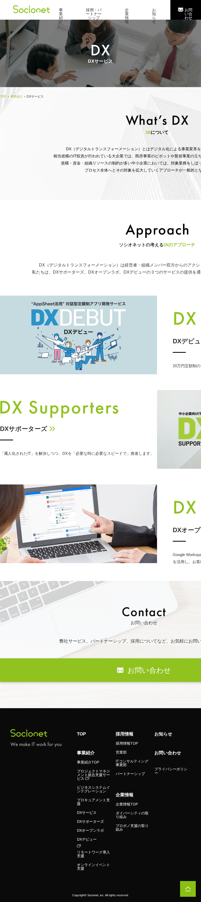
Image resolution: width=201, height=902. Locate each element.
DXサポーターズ (23, 428)
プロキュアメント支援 (93, 802)
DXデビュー (87, 839)
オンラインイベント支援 (93, 867)
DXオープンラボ (90, 830)
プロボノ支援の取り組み (132, 827)
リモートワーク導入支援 (93, 854)
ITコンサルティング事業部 (132, 763)
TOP (81, 734)
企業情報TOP (127, 804)
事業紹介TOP (88, 762)
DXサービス (87, 812)
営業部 (121, 752)
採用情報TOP (127, 743)
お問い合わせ (167, 752)
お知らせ (163, 734)
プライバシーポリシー (170, 771)
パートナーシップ (130, 774)
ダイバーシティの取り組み (132, 815)
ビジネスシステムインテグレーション (93, 789)
